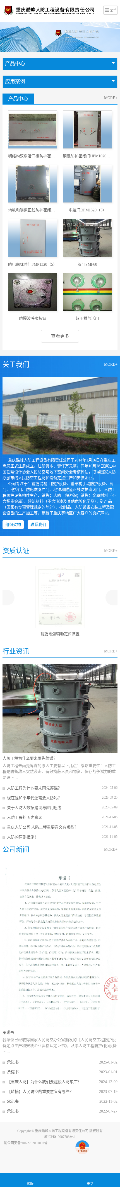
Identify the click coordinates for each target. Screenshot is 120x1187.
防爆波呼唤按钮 (32, 318)
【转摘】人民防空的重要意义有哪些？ (40, 1092)
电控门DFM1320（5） (87, 210)
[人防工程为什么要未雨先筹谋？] (60, 708)
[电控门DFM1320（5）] (87, 184)
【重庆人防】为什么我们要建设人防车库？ (44, 1082)
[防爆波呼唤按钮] (32, 292)
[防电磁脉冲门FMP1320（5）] (32, 238)
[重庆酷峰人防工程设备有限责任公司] (51, 10)
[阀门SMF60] (87, 238)
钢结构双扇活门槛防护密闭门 (32, 156)
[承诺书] (60, 944)
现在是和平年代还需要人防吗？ (34, 798)
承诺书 (8, 1032)
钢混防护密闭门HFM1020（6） (87, 156)
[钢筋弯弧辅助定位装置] (60, 597)
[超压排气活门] (87, 292)
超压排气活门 (87, 318)
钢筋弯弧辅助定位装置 (60, 634)
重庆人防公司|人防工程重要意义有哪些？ (42, 827)
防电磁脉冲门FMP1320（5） (32, 264)
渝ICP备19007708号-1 (60, 1137)
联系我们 (38, 525)
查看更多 (60, 336)
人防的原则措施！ (22, 837)
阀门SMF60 (87, 264)
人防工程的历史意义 (24, 817)
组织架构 (13, 525)
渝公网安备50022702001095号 (25, 1143)
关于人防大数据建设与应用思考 (34, 808)
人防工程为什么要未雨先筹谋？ (30, 758)
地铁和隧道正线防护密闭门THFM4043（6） (32, 210)
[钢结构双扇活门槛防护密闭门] (32, 129)
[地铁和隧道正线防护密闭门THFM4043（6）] (32, 184)
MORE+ (110, 98)
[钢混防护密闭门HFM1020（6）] (87, 129)
